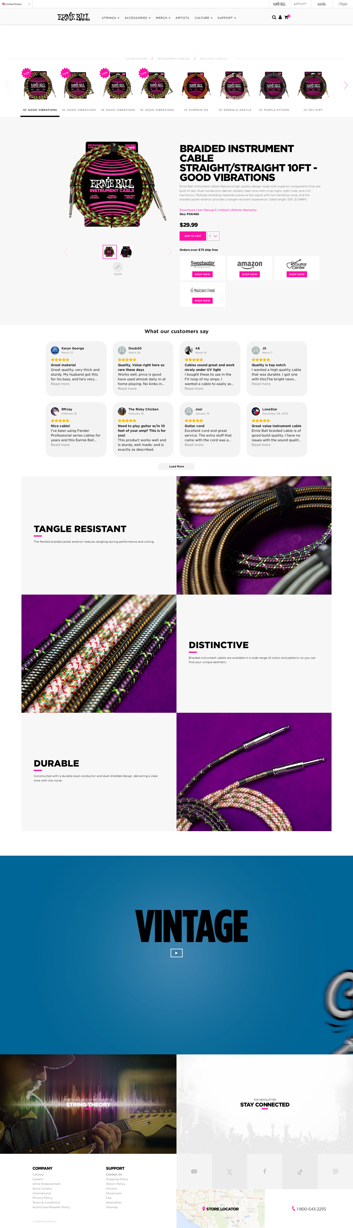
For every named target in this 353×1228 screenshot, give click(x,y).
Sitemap (112, 1207)
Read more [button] (60, 384)
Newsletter (114, 1202)
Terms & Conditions (46, 1202)
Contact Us (114, 1174)
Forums (111, 1188)
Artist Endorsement (46, 1183)
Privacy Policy (42, 1197)
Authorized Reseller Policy (51, 1207)
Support (225, 17)
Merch (161, 17)
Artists (182, 17)
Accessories (136, 17)
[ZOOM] (118, 267)
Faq (108, 1197)
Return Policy (115, 1183)
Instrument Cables (173, 58)
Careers (37, 1179)
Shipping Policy (117, 1179)
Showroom (114, 1193)
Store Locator (42, 1188)
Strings (109, 17)
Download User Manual (197, 210)
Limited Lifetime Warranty (237, 210)
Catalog (38, 1174)
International (41, 1193)
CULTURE (202, 17)
